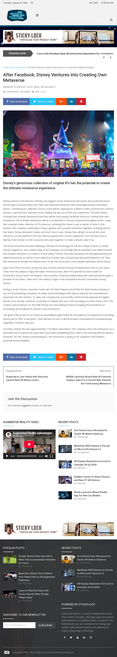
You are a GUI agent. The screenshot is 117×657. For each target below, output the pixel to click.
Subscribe (45, 625)
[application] (29, 444)
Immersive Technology (14, 87)
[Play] (7, 456)
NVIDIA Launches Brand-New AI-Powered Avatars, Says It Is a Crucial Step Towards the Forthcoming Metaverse (88, 380)
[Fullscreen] (51, 456)
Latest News (33, 87)
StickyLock (68, 652)
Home (6, 67)
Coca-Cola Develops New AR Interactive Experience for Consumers (75, 53)
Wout (27, 91)
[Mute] (46, 456)
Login (95, 2)
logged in (26, 405)
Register (108, 2)
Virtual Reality (18, 67)
